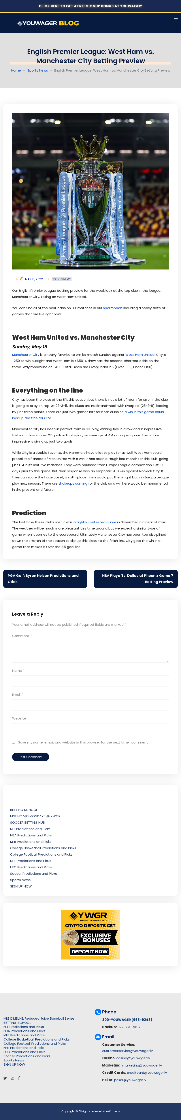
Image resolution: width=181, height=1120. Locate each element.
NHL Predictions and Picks (30, 860)
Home (16, 70)
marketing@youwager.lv (142, 1065)
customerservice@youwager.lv (127, 1050)
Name (18, 670)
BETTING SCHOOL (24, 809)
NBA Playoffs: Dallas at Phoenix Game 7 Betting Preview (137, 578)
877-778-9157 (129, 1027)
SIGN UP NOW (21, 886)
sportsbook (112, 308)
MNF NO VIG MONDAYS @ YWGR (35, 816)
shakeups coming (72, 483)
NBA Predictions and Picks (31, 835)
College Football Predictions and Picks (41, 854)
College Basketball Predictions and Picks (43, 848)
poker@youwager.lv (130, 1080)
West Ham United (140, 354)
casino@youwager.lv (133, 1058)
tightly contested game (96, 522)
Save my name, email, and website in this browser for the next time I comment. (83, 742)
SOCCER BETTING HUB (27, 822)
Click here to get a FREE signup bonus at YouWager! (90, 6)
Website (19, 718)
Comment (22, 635)
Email (17, 694)
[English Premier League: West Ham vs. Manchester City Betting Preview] (90, 191)
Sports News (37, 70)
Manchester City (25, 354)
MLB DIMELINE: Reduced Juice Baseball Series (39, 1018)
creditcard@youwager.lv (147, 1072)
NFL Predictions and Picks (30, 829)
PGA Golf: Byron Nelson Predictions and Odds (43, 578)
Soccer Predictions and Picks (33, 873)
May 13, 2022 (34, 279)
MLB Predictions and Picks (30, 841)
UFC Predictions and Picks (31, 867)
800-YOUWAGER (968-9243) (127, 1019)
